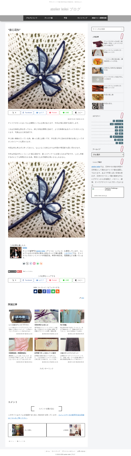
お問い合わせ (81, 451)
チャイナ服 (13, 271)
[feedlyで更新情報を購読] (37, 263)
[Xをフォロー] (27, 263)
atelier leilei (40, 251)
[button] (79, 113)
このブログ (68, 253)
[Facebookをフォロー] (30, 263)
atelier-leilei (95, 167)
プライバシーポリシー (68, 451)
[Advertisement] (46, 383)
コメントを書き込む (46, 409)
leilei (25, 248)
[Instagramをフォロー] (34, 263)
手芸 (20, 271)
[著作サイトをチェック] (23, 263)
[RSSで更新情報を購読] (41, 263)
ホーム (48, 451)
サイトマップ (56, 451)
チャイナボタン (29, 271)
